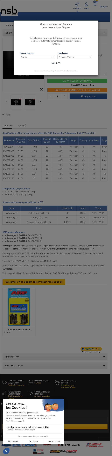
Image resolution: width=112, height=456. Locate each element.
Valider (56, 63)
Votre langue (62, 53)
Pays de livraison (27, 53)
